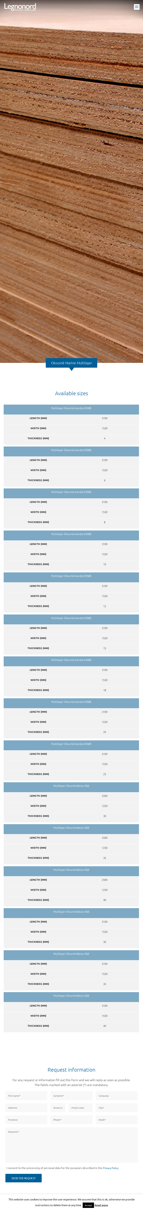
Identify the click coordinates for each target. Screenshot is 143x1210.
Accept (88, 1205)
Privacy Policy (110, 1167)
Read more (101, 1205)
